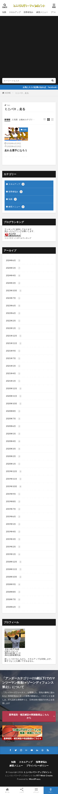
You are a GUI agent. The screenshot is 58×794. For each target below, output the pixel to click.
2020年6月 (13, 426)
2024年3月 (13, 283)
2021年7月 (13, 358)
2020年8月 (13, 411)
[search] (52, 80)
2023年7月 (13, 298)
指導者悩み (28, 12)
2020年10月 (13, 403)
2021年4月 (13, 373)
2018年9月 (13, 584)
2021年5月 (13, 366)
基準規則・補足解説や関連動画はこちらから (29, 716)
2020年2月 (13, 456)
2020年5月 (13, 433)
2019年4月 (13, 531)
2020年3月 (13, 449)
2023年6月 (13, 305)
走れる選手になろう (15, 150)
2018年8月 (13, 592)
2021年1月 (13, 381)
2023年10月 (13, 290)
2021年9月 (13, 351)
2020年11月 (13, 396)
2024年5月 (13, 268)
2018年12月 (13, 561)
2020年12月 (13, 388)
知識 (4, 12)
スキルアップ (15, 12)
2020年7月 (13, 418)
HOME (8, 93)
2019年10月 (13, 486)
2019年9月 (13, 494)
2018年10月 (13, 577)
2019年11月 (13, 479)
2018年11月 (13, 569)
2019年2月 (13, 546)
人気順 (15, 119)
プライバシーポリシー (37, 765)
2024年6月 (13, 260)
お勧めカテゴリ (26, 119)
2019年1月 (13, 554)
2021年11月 (13, 343)
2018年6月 (13, 607)
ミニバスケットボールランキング (17, 238)
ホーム (7, 792)
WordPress (34, 779)
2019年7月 (13, 509)
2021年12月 (13, 336)
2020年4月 (13, 441)
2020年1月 (13, 464)
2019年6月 (13, 516)
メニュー (36, 792)
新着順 (7, 119)
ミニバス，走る (22, 93)
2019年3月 (13, 539)
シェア (21, 792)
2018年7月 (13, 599)
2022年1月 (13, 328)
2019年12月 (13, 471)
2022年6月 (13, 313)
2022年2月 (13, 320)
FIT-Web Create (44, 775)
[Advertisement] (29, 48)
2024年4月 (13, 275)
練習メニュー (42, 12)
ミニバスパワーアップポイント (38, 772)
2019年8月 (13, 501)
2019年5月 (13, 524)
